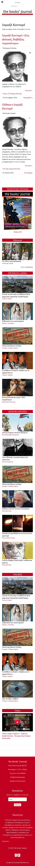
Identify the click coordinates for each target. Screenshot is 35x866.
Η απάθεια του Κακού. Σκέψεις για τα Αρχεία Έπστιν (15, 371)
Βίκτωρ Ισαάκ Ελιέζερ (8, 538)
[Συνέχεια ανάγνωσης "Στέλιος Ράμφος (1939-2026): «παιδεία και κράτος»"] (17, 550)
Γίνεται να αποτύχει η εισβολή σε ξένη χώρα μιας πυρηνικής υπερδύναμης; (16, 295)
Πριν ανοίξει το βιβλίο (10, 698)
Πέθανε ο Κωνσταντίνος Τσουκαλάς (15, 508)
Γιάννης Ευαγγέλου (7, 462)
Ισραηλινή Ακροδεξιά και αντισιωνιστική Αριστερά (17, 534)
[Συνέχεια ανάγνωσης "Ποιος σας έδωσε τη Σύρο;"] (17, 336)
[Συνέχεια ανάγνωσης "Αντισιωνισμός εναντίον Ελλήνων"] (17, 422)
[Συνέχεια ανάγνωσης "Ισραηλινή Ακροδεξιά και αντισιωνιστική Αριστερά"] (17, 523)
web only (6, 169)
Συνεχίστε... (29, 90)
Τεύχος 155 (6, 94)
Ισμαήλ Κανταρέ (16, 94)
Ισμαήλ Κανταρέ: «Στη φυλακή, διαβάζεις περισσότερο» (15, 39)
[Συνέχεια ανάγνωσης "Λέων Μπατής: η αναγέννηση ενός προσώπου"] (17, 447)
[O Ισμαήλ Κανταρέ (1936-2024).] (15, 66)
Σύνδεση (17, 2)
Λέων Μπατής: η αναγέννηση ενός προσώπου (15, 458)
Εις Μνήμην (28, 173)
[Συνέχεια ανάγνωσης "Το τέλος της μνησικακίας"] (17, 251)
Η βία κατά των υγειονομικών (13, 321)
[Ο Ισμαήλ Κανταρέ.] (15, 132)
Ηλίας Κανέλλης (6, 511)
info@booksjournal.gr (17, 777)
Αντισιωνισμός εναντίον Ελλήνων (15, 432)
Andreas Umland (7, 298)
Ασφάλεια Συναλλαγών (17, 781)
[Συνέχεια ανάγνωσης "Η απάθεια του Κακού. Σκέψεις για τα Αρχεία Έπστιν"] (17, 360)
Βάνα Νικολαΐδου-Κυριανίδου (10, 435)
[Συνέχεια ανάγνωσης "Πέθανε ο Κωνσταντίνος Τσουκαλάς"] (17, 499)
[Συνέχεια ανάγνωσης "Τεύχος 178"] (17, 211)
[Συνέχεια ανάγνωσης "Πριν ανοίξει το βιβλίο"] (17, 689)
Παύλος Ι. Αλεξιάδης (8, 323)
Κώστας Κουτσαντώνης (8, 402)
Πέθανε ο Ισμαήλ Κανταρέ (12, 106)
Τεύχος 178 (17, 232)
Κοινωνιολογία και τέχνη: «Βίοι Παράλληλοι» (13, 398)
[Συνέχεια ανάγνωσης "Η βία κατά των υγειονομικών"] (17, 311)
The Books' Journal (7, 263)
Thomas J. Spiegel (7, 375)
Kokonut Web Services (21, 862)
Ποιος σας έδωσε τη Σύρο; (12, 345)
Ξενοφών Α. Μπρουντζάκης (10, 348)
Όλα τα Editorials (27, 267)
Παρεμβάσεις (27, 97)
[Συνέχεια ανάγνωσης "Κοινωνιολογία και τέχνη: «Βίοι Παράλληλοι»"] (17, 387)
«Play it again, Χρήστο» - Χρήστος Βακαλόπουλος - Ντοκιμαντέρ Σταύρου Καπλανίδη (16, 735)
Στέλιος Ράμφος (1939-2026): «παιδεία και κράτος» (17, 561)
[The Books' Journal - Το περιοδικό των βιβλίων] (17, 12)
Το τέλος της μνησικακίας (11, 261)
